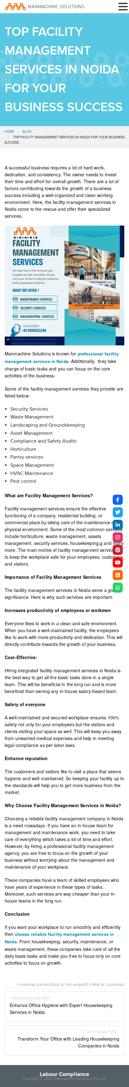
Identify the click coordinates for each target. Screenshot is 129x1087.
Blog (27, 132)
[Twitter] (118, 512)
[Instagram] (118, 537)
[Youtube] (118, 562)
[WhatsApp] (118, 588)
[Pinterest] (118, 550)
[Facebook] (118, 500)
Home (9, 132)
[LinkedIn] (118, 525)
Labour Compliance (64, 1074)
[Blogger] (118, 575)
